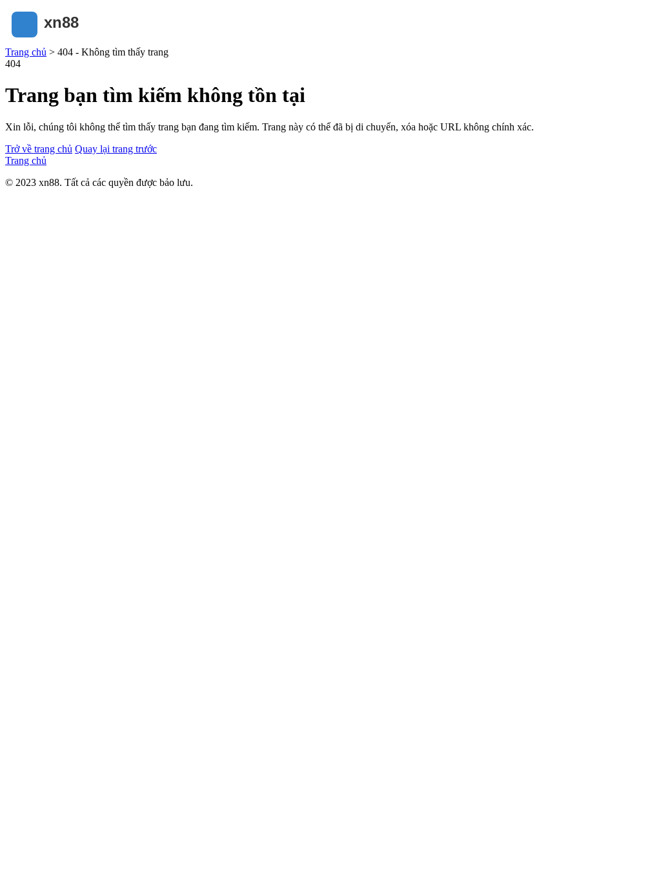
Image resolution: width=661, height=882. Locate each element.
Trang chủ (25, 51)
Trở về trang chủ (38, 148)
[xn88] (69, 40)
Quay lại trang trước (116, 148)
